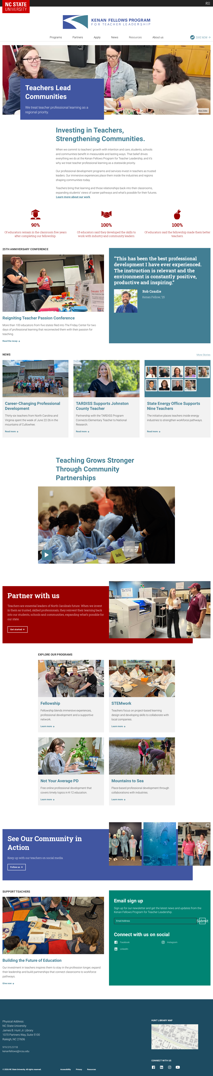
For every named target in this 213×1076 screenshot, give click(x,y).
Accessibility (65, 1069)
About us (157, 37)
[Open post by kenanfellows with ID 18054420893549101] (159, 844)
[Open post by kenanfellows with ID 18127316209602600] (125, 844)
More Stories (203, 354)
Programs (56, 37)
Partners (78, 37)
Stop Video (202, 111)
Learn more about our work (73, 197)
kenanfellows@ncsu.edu (15, 1051)
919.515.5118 (10, 1047)
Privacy (79, 1069)
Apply (97, 37)
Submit (202, 921)
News (114, 37)
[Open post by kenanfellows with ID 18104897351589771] (194, 844)
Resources (91, 1069)
